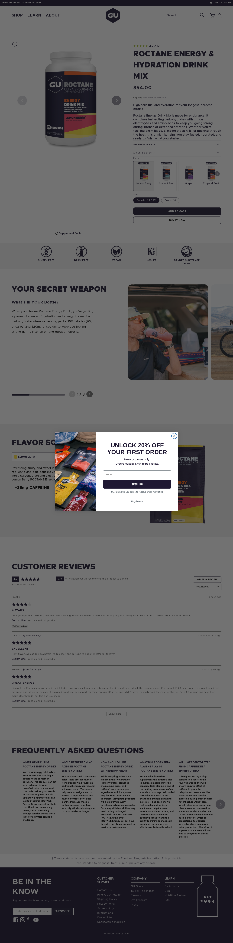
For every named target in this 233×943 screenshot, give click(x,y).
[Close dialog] (174, 436)
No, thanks (137, 501)
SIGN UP (137, 484)
